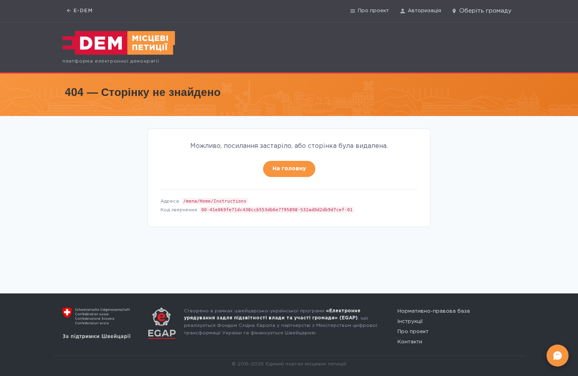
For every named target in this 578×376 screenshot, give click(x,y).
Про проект (373, 11)
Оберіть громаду (485, 10)
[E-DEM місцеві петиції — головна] (119, 43)
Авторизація (424, 11)
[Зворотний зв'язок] (558, 356)
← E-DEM (79, 11)
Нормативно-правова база (434, 311)
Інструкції (410, 321)
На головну (289, 168)
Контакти (410, 342)
